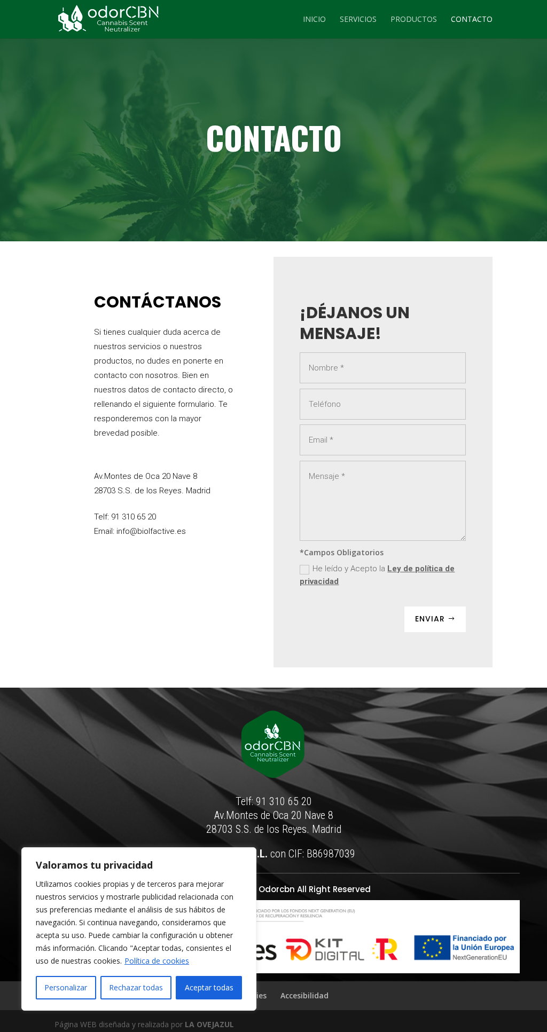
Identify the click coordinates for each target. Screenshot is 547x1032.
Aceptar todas (209, 987)
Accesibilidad (304, 995)
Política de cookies (156, 961)
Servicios (358, 19)
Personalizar (65, 987)
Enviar (430, 618)
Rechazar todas (136, 987)
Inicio (314, 19)
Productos (413, 19)
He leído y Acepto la (377, 575)
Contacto (472, 19)
